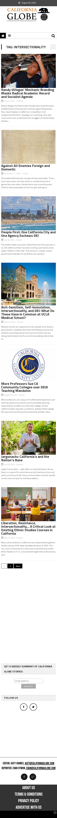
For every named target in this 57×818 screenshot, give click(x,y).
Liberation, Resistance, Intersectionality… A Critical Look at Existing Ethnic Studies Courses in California (28, 528)
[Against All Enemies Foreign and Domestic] (28, 147)
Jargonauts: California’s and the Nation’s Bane (25, 458)
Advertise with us (29, 807)
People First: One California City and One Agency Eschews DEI (28, 233)
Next (18, 566)
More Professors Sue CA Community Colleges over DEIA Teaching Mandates (24, 387)
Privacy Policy (28, 800)
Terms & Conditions (29, 794)
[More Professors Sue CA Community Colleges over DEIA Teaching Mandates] (28, 365)
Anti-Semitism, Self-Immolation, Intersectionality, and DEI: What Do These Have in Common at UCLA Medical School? (27, 312)
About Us (28, 787)
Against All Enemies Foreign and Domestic (25, 167)
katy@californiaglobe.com (39, 763)
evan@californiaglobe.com (41, 768)
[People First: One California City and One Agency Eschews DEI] (28, 213)
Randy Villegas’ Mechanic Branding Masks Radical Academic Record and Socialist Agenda (27, 93)
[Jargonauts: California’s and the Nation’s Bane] (28, 438)
